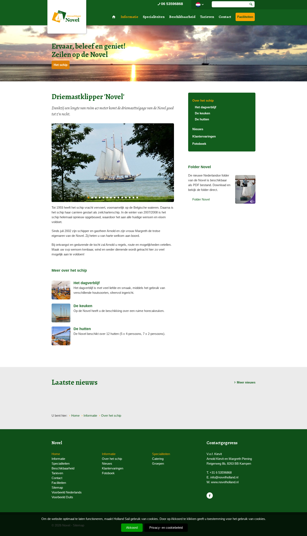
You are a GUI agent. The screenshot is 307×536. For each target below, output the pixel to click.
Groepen (158, 463)
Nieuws (197, 129)
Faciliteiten (245, 17)
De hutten (202, 119)
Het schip (60, 65)
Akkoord (132, 527)
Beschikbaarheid (182, 16)
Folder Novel (201, 199)
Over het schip (203, 100)
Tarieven (207, 16)
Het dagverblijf (205, 107)
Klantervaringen (204, 136)
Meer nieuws (246, 382)
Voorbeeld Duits (62, 497)
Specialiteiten (154, 16)
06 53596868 (172, 4)
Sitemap (57, 487)
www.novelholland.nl (224, 482)
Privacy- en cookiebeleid (166, 527)
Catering (158, 458)
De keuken (202, 113)
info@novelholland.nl (224, 477)
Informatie (129, 16)
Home (56, 454)
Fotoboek (199, 143)
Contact (225, 16)
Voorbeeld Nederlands (67, 492)
